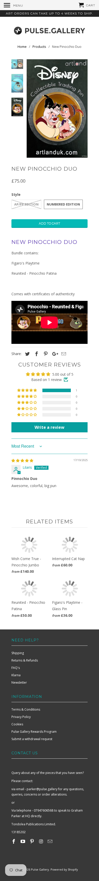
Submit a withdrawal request (31, 739)
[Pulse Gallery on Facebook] (14, 841)
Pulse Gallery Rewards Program (34, 731)
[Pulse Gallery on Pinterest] (32, 841)
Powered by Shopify (64, 869)
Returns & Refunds (24, 660)
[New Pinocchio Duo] (57, 108)
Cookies (17, 724)
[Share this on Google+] (54, 354)
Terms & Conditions (25, 709)
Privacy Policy (21, 717)
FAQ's (15, 668)
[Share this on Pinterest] (45, 354)
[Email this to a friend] (63, 354)
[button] (27, 390)
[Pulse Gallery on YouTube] (23, 841)
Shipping (17, 653)
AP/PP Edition (26, 204)
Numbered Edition (63, 204)
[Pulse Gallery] (49, 29)
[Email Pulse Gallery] (50, 841)
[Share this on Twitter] (27, 354)
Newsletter (19, 682)
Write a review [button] (49, 427)
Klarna (16, 675)
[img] (22, 460)
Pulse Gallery (40, 869)
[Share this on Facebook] (36, 354)
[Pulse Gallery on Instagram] (41, 841)
